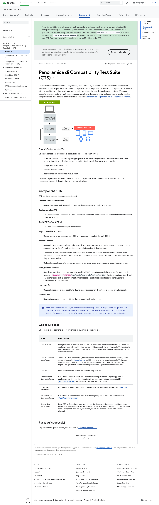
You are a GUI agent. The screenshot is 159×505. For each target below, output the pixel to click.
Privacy (86, 500)
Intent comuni (124, 387)
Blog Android (80, 476)
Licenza (79, 500)
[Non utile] (131, 64)
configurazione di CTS (87, 428)
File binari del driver (41, 487)
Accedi (153, 3)
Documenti (24, 3)
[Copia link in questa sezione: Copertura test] (61, 325)
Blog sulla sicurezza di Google (87, 479)
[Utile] (127, 64)
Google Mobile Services (126, 479)
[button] (14, 37)
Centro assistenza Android (127, 468)
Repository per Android (42, 468)
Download (38, 476)
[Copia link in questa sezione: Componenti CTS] (64, 191)
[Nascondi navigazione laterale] (28, 500)
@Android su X (81, 468)
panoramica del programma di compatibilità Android (108, 97)
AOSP (41, 64)
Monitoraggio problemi (125, 487)
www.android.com (124, 476)
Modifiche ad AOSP (92, 38)
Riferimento (140, 15)
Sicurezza (45, 15)
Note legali (69, 500)
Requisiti (37, 472)
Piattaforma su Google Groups (87, 483)
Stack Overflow (123, 483)
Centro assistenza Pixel (125, 472)
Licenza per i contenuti (104, 448)
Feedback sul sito (98, 500)
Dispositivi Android (105, 15)
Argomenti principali (64, 15)
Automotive (124, 15)
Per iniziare (30, 15)
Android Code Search (47, 3)
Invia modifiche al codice (116, 313)
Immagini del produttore (43, 483)
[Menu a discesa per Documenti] (32, 3)
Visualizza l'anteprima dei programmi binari (50, 479)
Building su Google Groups (85, 487)
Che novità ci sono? (11, 15)
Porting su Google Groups (85, 490)
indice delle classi (78, 360)
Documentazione (12, 9)
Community (59, 500)
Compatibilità (84, 15)
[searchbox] (16, 22)
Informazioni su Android (43, 500)
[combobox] (111, 3)
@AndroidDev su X (83, 472)
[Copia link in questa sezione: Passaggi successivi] (67, 422)
